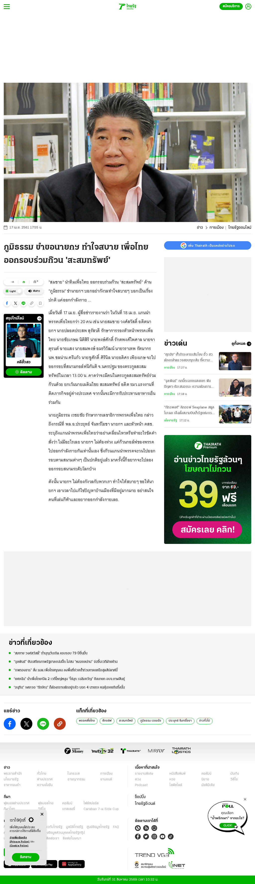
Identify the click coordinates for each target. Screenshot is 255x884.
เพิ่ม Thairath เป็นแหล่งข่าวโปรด (211, 245)
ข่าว (200, 228)
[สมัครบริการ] (207, 489)
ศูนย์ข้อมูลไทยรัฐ (98, 827)
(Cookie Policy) (19, 845)
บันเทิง (234, 774)
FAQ (116, 827)
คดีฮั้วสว (24, 362)
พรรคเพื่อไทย (87, 720)
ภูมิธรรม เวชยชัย (150, 720)
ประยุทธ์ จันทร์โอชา (180, 720)
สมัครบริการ (231, 6)
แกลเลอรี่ (68, 809)
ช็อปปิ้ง (140, 797)
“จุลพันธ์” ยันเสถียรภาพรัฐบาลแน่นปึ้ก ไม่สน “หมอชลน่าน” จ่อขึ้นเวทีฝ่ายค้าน (66, 662)
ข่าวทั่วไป (204, 720)
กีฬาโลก (9, 809)
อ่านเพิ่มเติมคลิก (20, 839)
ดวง (138, 779)
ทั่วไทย (41, 774)
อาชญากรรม (76, 779)
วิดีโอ (234, 779)
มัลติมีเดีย (208, 785)
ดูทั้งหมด (239, 344)
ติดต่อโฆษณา (72, 838)
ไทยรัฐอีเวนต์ (145, 804)
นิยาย (205, 779)
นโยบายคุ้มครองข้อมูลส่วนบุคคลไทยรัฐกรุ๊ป (55, 833)
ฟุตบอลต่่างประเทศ (16, 803)
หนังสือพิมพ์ (177, 774)
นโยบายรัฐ (170, 420)
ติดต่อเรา (52, 838)
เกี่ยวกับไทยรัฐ (52, 827)
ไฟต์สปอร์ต (91, 803)
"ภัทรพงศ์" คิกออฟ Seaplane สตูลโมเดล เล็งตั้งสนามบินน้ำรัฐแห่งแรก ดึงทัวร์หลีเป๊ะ (189, 411)
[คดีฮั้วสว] (24, 341)
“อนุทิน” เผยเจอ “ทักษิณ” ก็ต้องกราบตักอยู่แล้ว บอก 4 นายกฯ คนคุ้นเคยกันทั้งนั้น (69, 687)
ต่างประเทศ (45, 779)
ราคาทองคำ (12, 785)
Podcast (141, 785)
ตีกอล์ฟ (107, 720)
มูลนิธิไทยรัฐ (74, 827)
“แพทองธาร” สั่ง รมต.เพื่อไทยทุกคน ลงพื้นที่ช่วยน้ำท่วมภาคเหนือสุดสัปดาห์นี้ (66, 670)
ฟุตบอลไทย (46, 803)
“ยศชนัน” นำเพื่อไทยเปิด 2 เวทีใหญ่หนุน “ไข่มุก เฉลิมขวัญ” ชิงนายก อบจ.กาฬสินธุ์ (69, 679)
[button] (7, 303)
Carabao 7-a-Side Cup (101, 809)
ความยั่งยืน (45, 785)
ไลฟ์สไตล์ (175, 785)
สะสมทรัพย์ (126, 720)
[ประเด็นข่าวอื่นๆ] (39, 318)
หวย (172, 779)
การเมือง (216, 228)
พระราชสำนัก (13, 774)
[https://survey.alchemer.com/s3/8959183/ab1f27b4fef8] (228, 817)
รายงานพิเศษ (144, 774)
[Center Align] (42, 814)
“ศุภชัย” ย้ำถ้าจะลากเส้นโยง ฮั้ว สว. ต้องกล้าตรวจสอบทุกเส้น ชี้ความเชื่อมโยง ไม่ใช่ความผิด (189, 358)
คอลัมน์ (206, 774)
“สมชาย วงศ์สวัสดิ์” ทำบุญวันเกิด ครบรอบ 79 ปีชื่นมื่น (50, 653)
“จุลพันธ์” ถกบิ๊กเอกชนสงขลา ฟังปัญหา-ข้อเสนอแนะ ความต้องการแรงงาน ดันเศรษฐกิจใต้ (187, 384)
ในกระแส (73, 774)
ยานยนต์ (106, 779)
